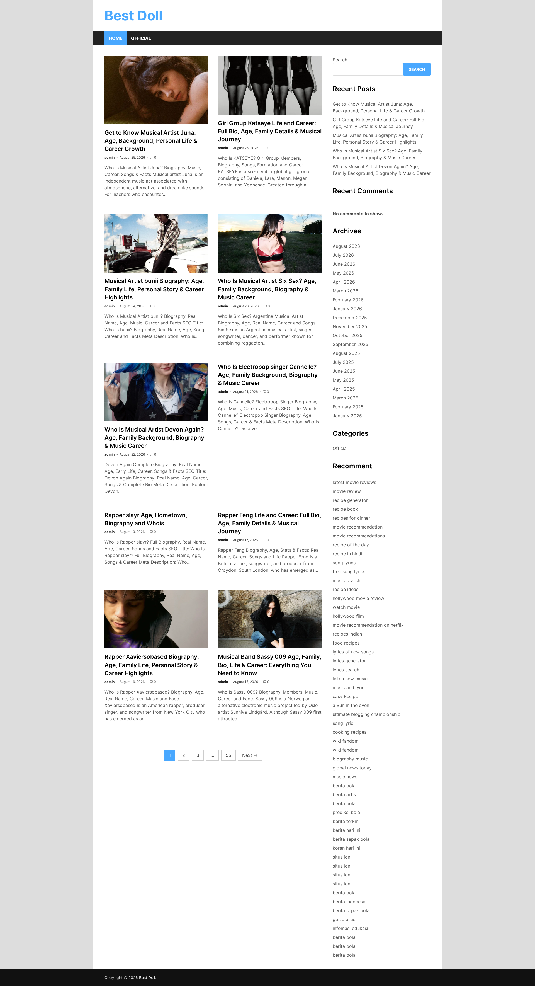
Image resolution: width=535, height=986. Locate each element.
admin (109, 157)
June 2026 (344, 264)
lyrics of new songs (353, 652)
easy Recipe (345, 696)
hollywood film (348, 616)
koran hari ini (346, 848)
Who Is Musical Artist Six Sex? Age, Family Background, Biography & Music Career (267, 289)
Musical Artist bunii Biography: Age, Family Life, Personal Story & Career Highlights (154, 289)
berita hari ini (346, 830)
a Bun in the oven (351, 705)
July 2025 (343, 362)
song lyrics (344, 562)
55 (228, 755)
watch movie (346, 607)
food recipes (346, 643)
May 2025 (343, 380)
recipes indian (347, 634)
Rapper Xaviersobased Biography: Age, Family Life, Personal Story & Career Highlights (151, 664)
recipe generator (350, 500)
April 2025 (344, 389)
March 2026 (345, 291)
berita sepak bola (351, 839)
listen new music (350, 678)
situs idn (341, 857)
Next (250, 755)
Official (141, 38)
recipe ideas (345, 589)
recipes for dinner (351, 518)
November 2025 (350, 326)
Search (340, 59)
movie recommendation (358, 527)
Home (116, 38)
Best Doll (133, 15)
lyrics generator (349, 660)
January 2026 (347, 308)
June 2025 (344, 371)
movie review (347, 491)
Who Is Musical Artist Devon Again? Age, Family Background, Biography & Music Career (154, 437)
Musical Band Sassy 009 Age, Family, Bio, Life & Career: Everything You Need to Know (269, 664)
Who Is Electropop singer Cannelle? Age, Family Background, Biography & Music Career (268, 374)
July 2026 (343, 255)
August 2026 (346, 246)
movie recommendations (359, 536)
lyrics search (346, 669)
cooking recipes (349, 732)
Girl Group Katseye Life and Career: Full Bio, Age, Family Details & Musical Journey (270, 131)
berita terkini (346, 821)
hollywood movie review (358, 598)
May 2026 (343, 273)
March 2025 (345, 398)
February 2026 (348, 299)
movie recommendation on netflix (368, 625)
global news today (352, 768)
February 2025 (348, 407)
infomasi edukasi (350, 928)
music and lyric (348, 687)
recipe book (345, 509)
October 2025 (348, 335)
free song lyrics (349, 571)
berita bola (344, 785)
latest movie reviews (354, 482)
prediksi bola (346, 812)
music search (346, 580)
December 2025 (350, 317)
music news (345, 776)
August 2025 (346, 353)
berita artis (344, 794)
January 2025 (347, 415)
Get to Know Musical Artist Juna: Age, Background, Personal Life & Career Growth (150, 140)
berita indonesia (349, 901)
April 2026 (344, 282)
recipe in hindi (347, 553)
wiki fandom (346, 741)
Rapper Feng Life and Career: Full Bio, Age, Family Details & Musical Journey (269, 523)
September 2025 (350, 344)
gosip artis (344, 919)
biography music (350, 759)
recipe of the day (351, 544)
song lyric (343, 723)
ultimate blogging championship (366, 714)
